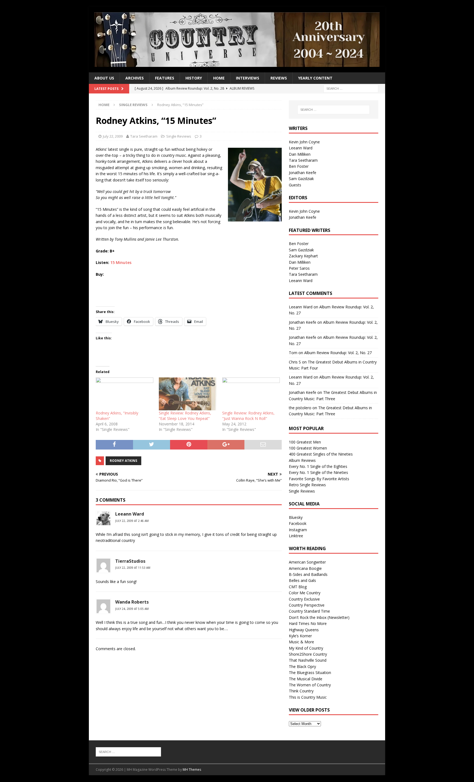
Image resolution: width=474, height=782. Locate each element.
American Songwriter (307, 562)
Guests (295, 184)
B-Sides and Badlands (308, 574)
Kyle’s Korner (300, 635)
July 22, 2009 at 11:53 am (132, 568)
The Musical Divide (305, 678)
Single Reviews (178, 136)
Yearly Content (315, 78)
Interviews (247, 78)
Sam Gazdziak (301, 178)
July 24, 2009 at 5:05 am (132, 609)
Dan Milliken (300, 154)
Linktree (296, 535)
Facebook (297, 523)
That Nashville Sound (307, 660)
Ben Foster (299, 166)
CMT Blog (298, 586)
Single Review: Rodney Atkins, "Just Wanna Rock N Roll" (248, 415)
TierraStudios (130, 561)
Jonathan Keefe (302, 172)
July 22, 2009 (113, 136)
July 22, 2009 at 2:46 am (132, 521)
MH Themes (192, 769)
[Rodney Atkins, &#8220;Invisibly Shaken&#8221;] (124, 393)
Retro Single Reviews (307, 484)
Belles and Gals (302, 580)
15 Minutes (120, 262)
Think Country (301, 690)
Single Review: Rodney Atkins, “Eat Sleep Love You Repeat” (185, 415)
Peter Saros (299, 268)
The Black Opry (302, 666)
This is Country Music (308, 697)
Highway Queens (304, 629)
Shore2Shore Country (308, 654)
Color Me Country (304, 592)
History (193, 78)
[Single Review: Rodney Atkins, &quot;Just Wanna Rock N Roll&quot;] (251, 393)
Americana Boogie (305, 568)
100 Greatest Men (305, 442)
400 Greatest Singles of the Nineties (321, 454)
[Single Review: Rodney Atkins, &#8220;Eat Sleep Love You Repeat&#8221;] (187, 393)
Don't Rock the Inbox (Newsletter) (319, 617)
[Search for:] (350, 88)
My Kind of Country (306, 648)
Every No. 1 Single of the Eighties (318, 466)
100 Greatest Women (308, 448)
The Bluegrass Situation (310, 672)
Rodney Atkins (123, 460)
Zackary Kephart (303, 255)
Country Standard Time (309, 611)
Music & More (301, 641)
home (219, 78)
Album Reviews (302, 460)
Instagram (298, 529)
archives (134, 78)
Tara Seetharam (143, 136)
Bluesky (296, 517)
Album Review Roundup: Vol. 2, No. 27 (338, 352)
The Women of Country (310, 684)
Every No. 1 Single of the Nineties (318, 472)
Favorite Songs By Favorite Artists (319, 478)
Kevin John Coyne (304, 141)
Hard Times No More (308, 623)
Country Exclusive (304, 599)
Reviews (278, 78)
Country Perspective (307, 605)
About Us (104, 78)
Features (164, 78)
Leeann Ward (300, 147)
